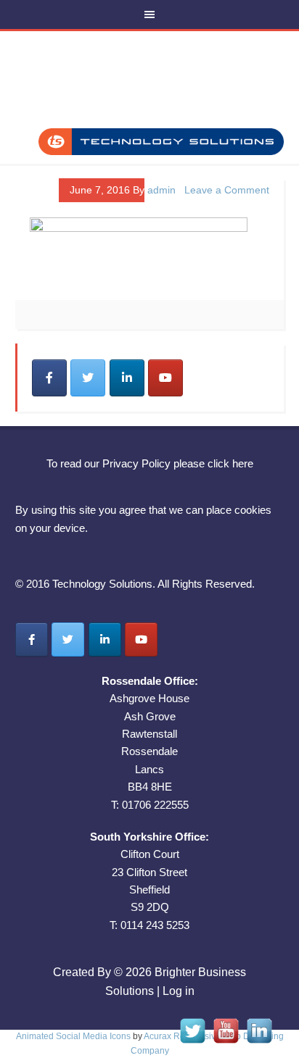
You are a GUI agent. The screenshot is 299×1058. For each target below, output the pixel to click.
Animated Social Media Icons (73, 1036)
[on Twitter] (87, 377)
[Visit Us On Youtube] (225, 1043)
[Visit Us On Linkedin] (259, 1043)
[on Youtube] (165, 377)
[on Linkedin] (127, 377)
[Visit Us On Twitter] (192, 1043)
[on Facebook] (49, 377)
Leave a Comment (226, 190)
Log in (178, 991)
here (242, 463)
